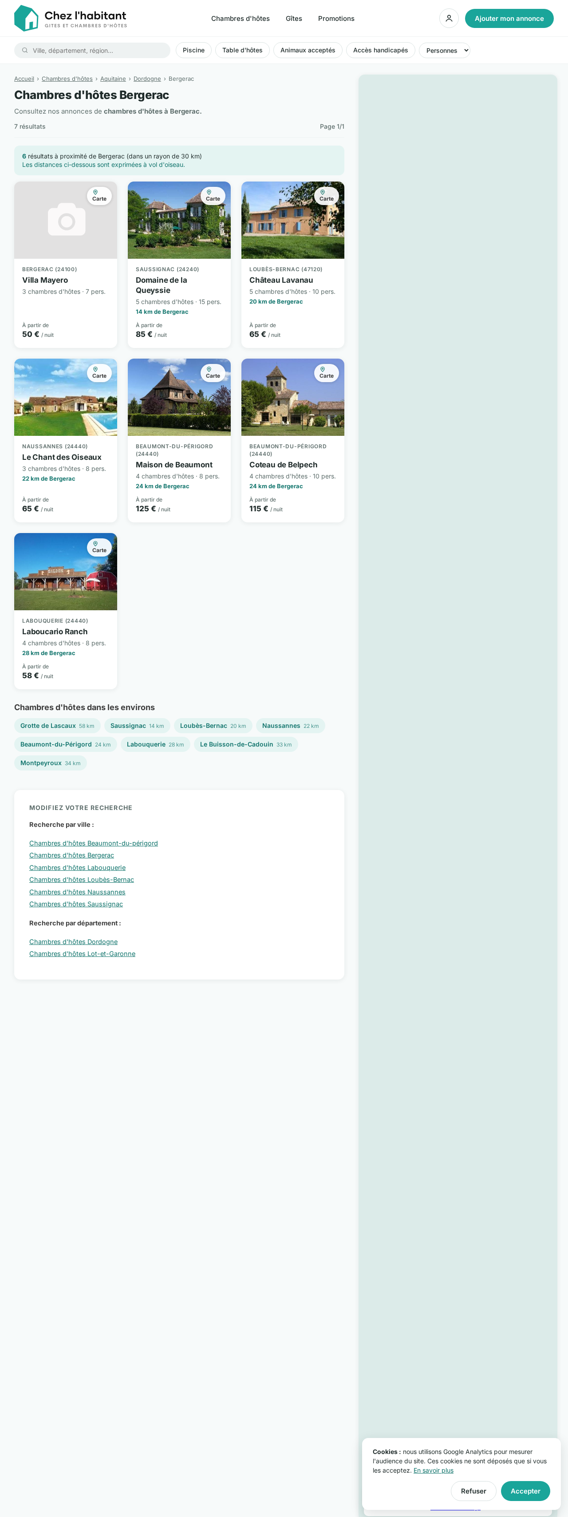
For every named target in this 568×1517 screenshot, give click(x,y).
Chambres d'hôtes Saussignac (76, 904)
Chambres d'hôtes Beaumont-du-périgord (93, 843)
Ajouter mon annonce (509, 18)
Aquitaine (113, 78)
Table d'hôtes (242, 50)
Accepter (525, 1491)
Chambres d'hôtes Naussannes (77, 892)
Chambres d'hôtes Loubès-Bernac (81, 879)
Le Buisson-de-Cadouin (246, 744)
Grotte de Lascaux (57, 725)
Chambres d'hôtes (240, 18)
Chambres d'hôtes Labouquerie (77, 867)
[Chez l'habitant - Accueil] (70, 18)
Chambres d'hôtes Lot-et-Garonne (82, 953)
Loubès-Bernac (213, 725)
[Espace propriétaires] (449, 18)
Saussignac (137, 725)
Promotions (336, 18)
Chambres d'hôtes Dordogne (73, 941)
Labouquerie (155, 744)
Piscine (194, 50)
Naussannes (290, 725)
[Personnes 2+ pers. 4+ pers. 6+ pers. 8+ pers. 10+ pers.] (444, 50)
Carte (99, 198)
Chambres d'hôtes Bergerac (71, 855)
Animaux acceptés (307, 50)
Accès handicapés (380, 50)
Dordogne (147, 78)
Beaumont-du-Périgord (65, 744)
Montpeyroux (50, 762)
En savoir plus (434, 1470)
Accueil (24, 78)
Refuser (473, 1491)
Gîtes (294, 18)
